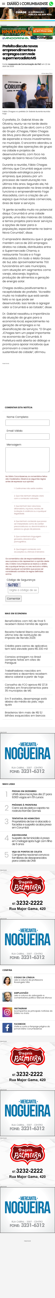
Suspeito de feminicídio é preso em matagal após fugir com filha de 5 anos (32, 841)
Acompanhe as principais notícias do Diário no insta (33, 1012)
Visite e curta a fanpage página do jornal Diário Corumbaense (32, 1027)
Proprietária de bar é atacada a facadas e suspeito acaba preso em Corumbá (31, 824)
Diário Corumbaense (27, 3)
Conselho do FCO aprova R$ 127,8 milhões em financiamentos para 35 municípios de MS (26, 687)
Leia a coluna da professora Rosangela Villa (28, 981)
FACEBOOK (20, 1023)
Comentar (13, 598)
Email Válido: (15, 431)
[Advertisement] (27, 383)
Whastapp (51, 4)
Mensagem (14, 444)
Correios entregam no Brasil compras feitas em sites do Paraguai (23, 660)
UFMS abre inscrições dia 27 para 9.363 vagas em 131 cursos (32, 795)
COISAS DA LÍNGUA (24, 977)
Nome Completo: (18, 417)
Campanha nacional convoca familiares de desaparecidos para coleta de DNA (30, 858)
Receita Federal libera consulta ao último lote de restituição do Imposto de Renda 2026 (27, 635)
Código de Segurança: (21, 580)
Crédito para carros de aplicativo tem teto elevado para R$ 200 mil (26, 647)
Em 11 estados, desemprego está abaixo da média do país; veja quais (26, 701)
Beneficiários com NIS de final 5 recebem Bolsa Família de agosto (26, 622)
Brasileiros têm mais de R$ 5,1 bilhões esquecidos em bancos (25, 714)
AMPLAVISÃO (21, 992)
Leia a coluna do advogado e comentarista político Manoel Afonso (33, 996)
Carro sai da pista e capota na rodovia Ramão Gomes (30, 809)
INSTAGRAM (20, 1008)
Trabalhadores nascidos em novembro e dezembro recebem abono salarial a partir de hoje (26, 673)
